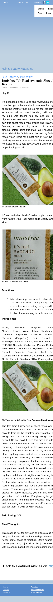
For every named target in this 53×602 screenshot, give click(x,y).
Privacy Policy (36, 592)
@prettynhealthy (22, 87)
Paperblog (16, 11)
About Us (34, 587)
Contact (6, 590)
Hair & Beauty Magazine (17, 68)
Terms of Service (37, 590)
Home (6, 2)
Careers (6, 592)
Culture (41, 9)
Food (40, 13)
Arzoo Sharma (10, 87)
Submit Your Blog (22, 2)
